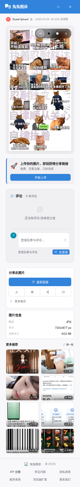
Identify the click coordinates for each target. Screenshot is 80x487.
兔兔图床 (20, 6)
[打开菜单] (70, 6)
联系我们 (65, 479)
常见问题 (40, 471)
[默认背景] (40, 33)
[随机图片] (58, 6)
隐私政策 (65, 471)
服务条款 (15, 479)
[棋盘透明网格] (66, 33)
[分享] (48, 292)
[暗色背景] (49, 33)
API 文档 (15, 471)
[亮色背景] (57, 33)
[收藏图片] (63, 292)
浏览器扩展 (40, 479)
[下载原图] (17, 292)
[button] (40, 301)
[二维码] (32, 292)
